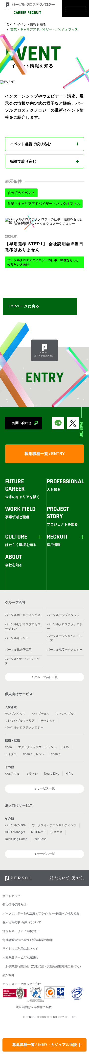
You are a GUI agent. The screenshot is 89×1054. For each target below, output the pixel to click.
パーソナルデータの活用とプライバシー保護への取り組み (41, 913)
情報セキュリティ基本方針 (20, 931)
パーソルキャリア (17, 638)
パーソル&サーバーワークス (22, 661)
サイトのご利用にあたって (20, 948)
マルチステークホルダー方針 (21, 984)
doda (8, 747)
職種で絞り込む (23, 161)
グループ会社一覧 (46, 677)
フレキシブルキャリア (20, 720)
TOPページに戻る (23, 306)
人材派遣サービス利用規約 (20, 957)
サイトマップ (11, 896)
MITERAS (37, 832)
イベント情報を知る (31, 24)
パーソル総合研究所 (18, 649)
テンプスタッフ (15, 713)
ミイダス (11, 754)
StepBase (39, 839)
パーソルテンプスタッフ (63, 615)
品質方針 (8, 975)
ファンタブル (65, 713)
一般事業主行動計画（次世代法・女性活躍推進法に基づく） (42, 966)
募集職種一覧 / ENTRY (44, 454)
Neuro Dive (51, 773)
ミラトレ (32, 773)
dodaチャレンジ (34, 754)
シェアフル (12, 773)
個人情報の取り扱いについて (21, 922)
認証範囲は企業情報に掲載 (34, 1007)
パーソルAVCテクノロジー (65, 649)
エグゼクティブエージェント (37, 747)
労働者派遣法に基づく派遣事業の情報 (27, 940)
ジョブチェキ (41, 713)
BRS (66, 747)
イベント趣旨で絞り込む (30, 144)
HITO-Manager (15, 832)
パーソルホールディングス (23, 615)
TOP (8, 24)
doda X (56, 754)
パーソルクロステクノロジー (65, 626)
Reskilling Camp (16, 839)
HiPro (69, 773)
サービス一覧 (46, 788)
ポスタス (56, 832)
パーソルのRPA (15, 825)
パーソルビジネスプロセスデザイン (23, 626)
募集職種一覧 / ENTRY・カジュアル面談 (44, 1045)
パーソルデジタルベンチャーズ (65, 638)
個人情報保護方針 (14, 904)
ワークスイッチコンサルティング (54, 825)
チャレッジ (48, 720)
